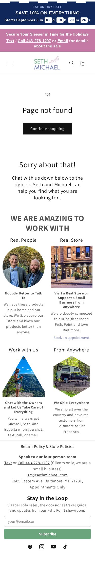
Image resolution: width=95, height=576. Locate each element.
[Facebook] (30, 547)
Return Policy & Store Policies (47, 446)
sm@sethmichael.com (47, 475)
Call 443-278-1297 (34, 41)
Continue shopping (47, 128)
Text (10, 41)
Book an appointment (71, 337)
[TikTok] (65, 547)
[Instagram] (42, 547)
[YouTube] (53, 547)
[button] (10, 63)
